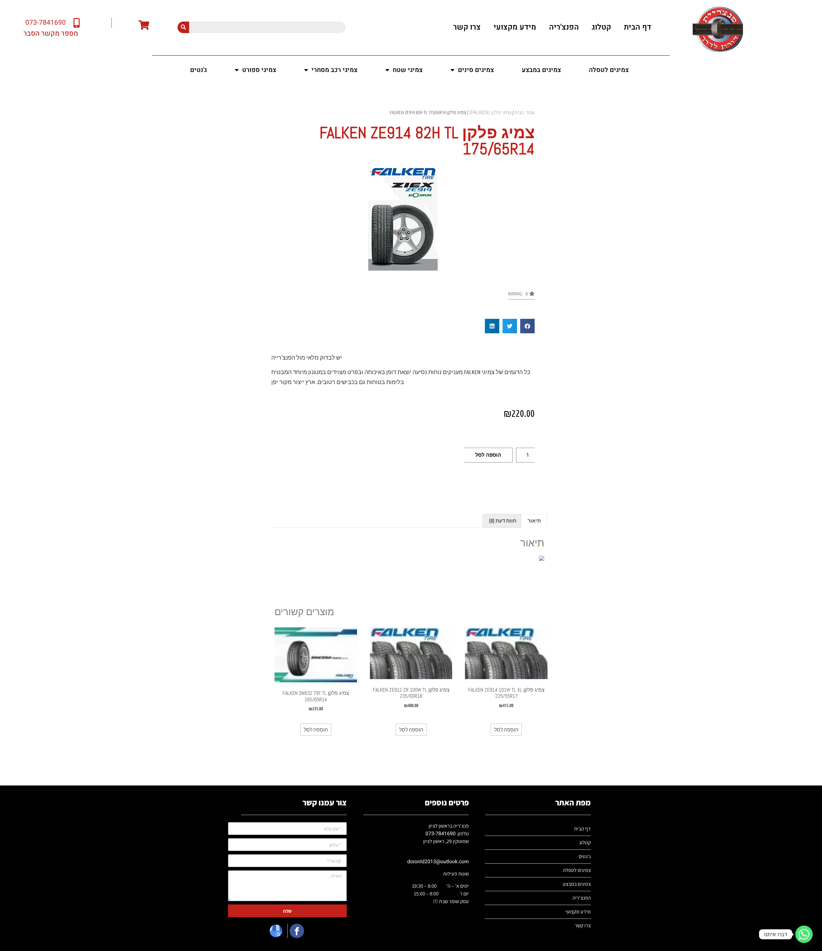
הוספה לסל (488, 455)
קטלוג (601, 27)
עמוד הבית (525, 112)
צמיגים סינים (476, 70)
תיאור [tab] (534, 520)
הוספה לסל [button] (506, 729)
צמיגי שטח (408, 70)
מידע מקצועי (515, 27)
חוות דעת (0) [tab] (502, 520)
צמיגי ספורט (259, 70)
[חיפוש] (183, 27)
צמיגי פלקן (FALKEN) (490, 112)
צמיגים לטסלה (609, 70)
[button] (521, 295)
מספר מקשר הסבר (50, 33)
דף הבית (637, 27)
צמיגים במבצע (541, 70)
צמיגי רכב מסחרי (334, 70)
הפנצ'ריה (564, 27)
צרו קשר (467, 27)
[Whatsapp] (804, 934)
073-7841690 (440, 834)
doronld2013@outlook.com (438, 862)
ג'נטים (198, 70)
